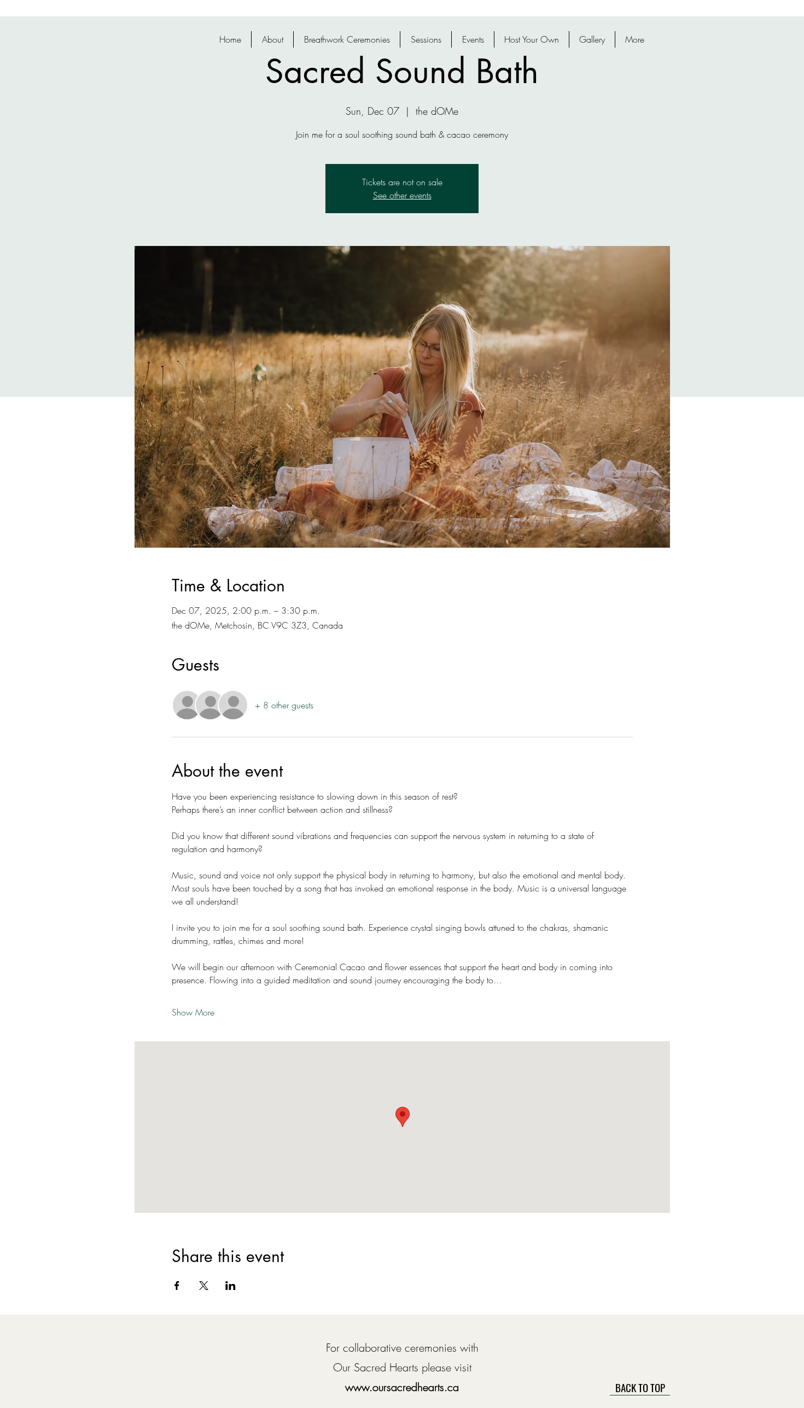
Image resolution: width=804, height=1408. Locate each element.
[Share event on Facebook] (177, 1285)
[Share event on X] (204, 1285)
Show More (193, 1012)
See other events (402, 195)
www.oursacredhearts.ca (402, 1387)
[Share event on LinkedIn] (230, 1285)
